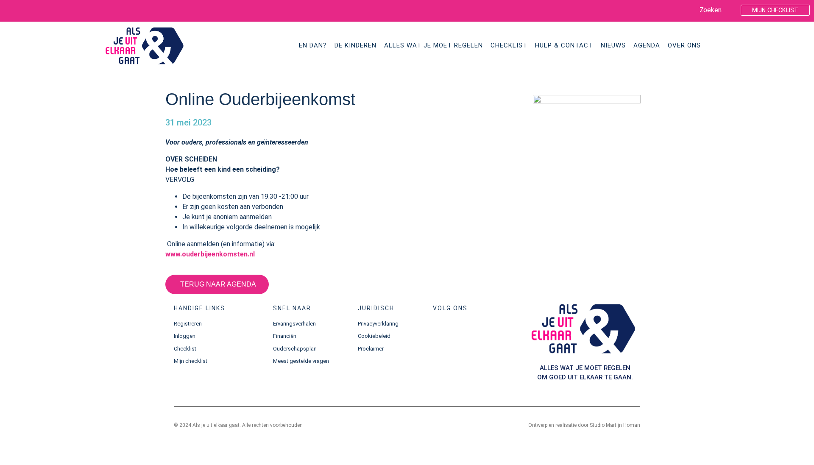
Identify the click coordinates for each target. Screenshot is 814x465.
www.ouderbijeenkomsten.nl (210, 254)
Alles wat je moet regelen (433, 45)
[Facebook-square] (11, 10)
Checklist (509, 45)
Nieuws (613, 45)
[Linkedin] (27, 10)
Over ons (684, 45)
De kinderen (355, 45)
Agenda (646, 45)
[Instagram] (467, 331)
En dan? (313, 45)
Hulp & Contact (564, 45)
